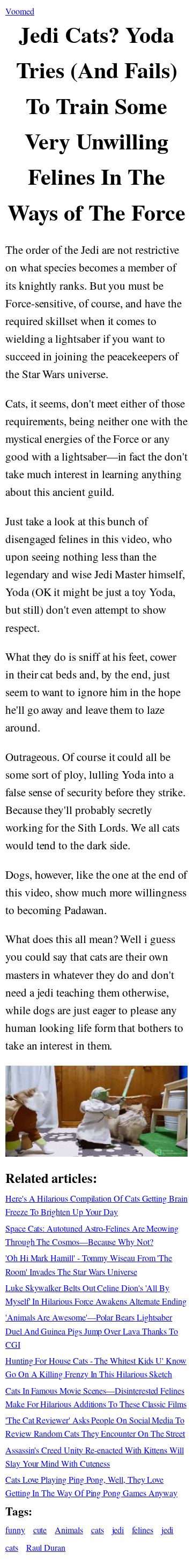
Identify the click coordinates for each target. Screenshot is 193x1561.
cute (40, 1529)
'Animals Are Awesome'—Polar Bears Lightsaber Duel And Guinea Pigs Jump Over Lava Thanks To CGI (91, 1330)
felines (142, 1529)
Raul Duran (45, 1547)
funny (15, 1529)
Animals (69, 1529)
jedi (118, 1529)
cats (97, 1529)
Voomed (19, 11)
